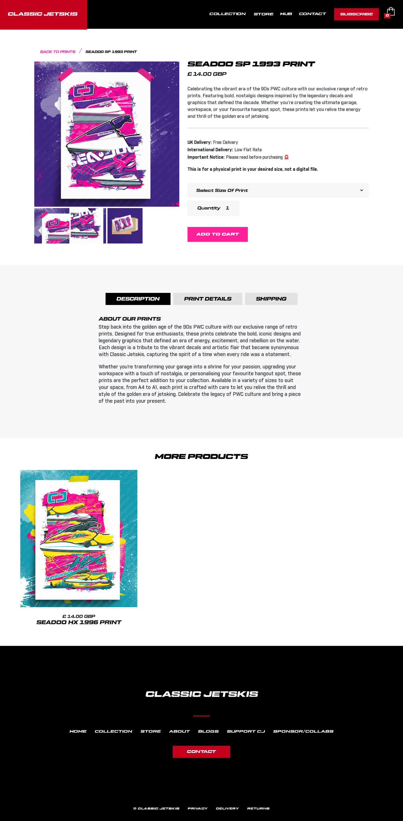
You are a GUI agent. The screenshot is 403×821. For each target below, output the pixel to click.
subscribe (356, 14)
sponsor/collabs (303, 731)
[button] (228, 14)
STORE (264, 14)
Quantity (208, 208)
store (151, 731)
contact (201, 752)
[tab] (138, 299)
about (179, 731)
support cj (246, 731)
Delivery (227, 808)
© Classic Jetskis (156, 808)
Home (78, 731)
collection (113, 731)
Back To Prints (57, 52)
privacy (198, 808)
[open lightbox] (106, 134)
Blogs (208, 731)
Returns (258, 808)
